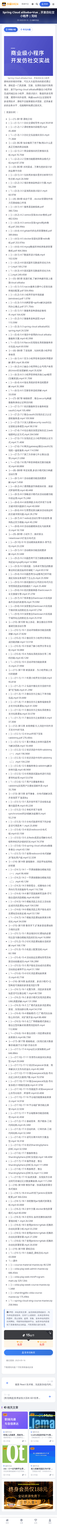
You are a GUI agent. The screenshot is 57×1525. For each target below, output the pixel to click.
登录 (46, 4)
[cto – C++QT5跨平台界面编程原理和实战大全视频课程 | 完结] (15, 1454)
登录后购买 (29, 1352)
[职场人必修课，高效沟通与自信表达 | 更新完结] (15, 1420)
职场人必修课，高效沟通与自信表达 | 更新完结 (14, 1436)
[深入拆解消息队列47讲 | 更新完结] (42, 1454)
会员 (21, 1342)
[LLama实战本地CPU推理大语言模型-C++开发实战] (42, 1420)
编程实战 (35, 20)
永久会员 (43, 1342)
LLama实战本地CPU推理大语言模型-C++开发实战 (42, 1436)
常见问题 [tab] (27, 29)
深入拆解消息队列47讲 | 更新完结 (41, 1469)
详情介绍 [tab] (12, 29)
